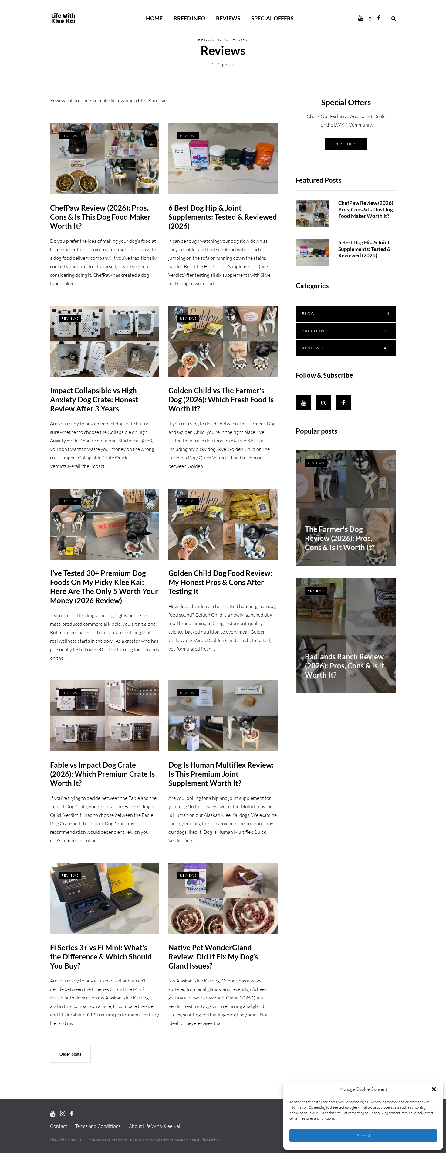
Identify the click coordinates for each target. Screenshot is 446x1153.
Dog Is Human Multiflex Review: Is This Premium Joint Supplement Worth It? (221, 773)
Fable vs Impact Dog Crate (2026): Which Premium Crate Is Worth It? (102, 773)
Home (154, 18)
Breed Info (189, 18)
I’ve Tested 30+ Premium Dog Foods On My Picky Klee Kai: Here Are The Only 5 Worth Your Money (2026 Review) (104, 587)
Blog (346, 313)
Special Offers (272, 18)
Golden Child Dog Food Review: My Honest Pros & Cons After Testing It (220, 582)
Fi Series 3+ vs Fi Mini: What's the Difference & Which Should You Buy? (101, 956)
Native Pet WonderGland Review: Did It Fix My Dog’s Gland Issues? (213, 956)
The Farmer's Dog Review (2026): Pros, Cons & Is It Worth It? (340, 538)
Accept (363, 1135)
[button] (434, 1089)
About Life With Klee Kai (154, 1126)
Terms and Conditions (98, 1126)
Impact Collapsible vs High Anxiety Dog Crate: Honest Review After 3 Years (94, 399)
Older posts (70, 1054)
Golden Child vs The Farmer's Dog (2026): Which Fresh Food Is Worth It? (221, 399)
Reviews (228, 18)
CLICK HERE (346, 143)
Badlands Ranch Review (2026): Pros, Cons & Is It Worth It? (344, 665)
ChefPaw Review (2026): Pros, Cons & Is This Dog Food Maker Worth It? (100, 216)
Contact (58, 1126)
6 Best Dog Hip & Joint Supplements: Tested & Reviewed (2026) (222, 216)
